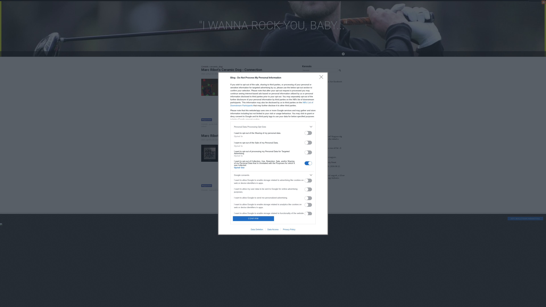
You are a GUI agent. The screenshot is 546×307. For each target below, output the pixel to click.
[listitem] (273, 126)
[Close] (322, 78)
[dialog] (273, 153)
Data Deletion (257, 229)
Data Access (273, 229)
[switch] (308, 133)
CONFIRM (253, 218)
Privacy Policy (289, 229)
